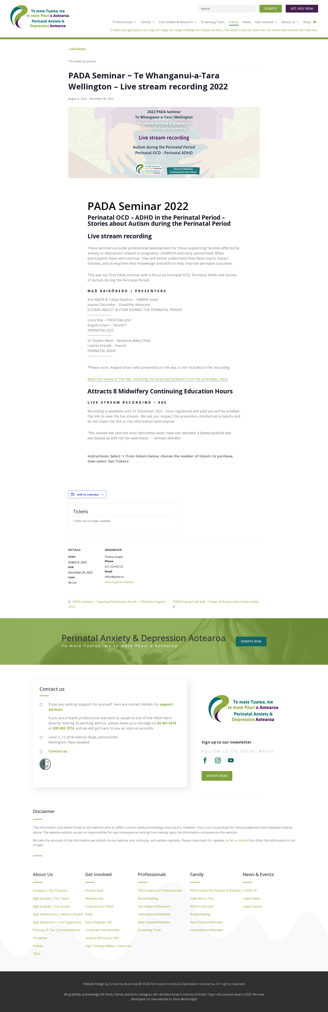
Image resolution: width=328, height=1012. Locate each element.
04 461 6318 (166, 723)
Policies (38, 946)
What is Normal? (202, 906)
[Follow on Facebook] (205, 760)
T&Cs (36, 954)
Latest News (251, 898)
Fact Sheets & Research (154, 906)
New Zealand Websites (154, 922)
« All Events (77, 49)
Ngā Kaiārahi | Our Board (51, 906)
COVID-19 (250, 890)
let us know (238, 840)
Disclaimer (40, 938)
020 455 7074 (63, 728)
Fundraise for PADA (99, 906)
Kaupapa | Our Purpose (50, 890)
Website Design (94, 984)
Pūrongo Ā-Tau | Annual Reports (56, 930)
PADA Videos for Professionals (159, 890)
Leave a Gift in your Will (102, 938)
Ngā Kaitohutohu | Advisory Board (58, 914)
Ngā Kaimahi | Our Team (51, 898)
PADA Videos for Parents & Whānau (215, 890)
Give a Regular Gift (98, 922)
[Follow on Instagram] (218, 760)
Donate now (251, 641)
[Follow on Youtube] (231, 760)
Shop (89, 914)
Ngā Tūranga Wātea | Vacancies (108, 946)
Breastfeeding (148, 898)
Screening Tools (149, 930)
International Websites (154, 914)
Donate (271, 8)
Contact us (57, 751)
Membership (94, 898)
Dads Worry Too (202, 898)
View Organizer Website (119, 582)
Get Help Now (302, 8)
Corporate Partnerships (102, 930)
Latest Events (252, 906)
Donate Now (94, 890)
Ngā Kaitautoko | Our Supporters (57, 922)
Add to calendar (88, 494)
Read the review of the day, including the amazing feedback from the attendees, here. (158, 379)
